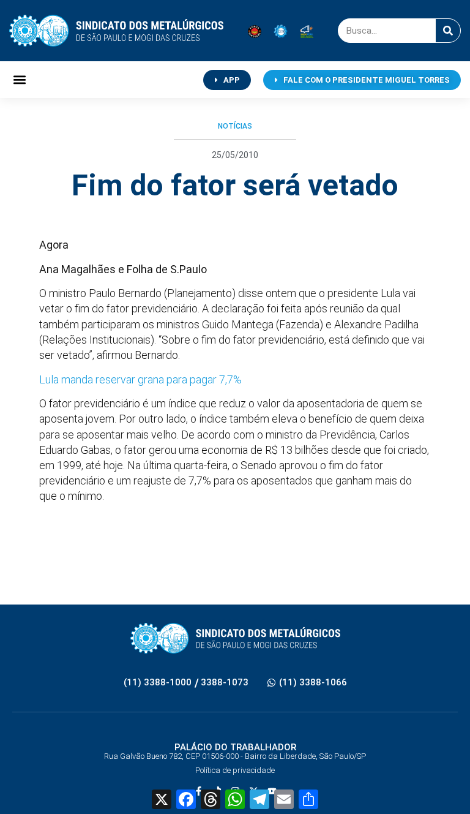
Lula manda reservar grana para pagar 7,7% (140, 379)
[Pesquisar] (448, 30)
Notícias (235, 126)
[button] (19, 80)
